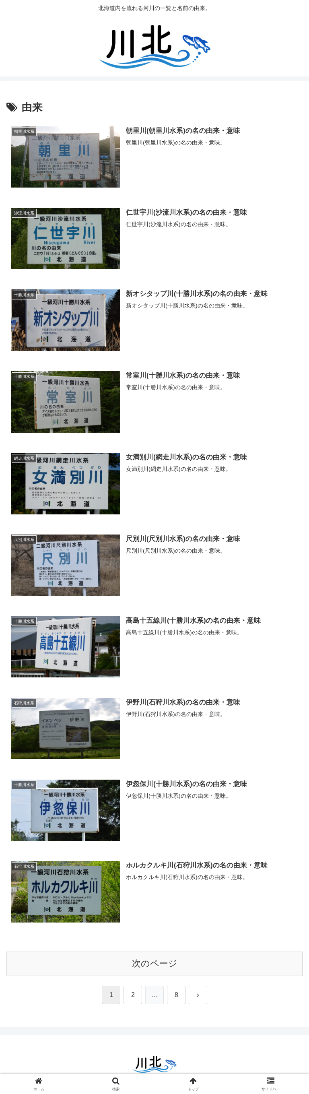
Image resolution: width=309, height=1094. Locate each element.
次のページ (154, 963)
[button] (285, 1032)
